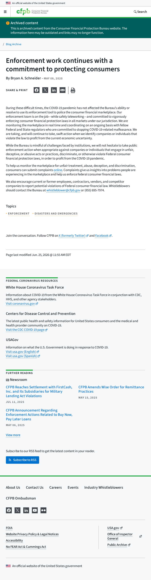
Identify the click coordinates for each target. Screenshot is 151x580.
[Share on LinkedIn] (54, 89)
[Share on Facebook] (37, 89)
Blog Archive (13, 44)
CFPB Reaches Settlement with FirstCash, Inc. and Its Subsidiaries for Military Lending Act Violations (39, 392)
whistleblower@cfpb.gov (63, 190)
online (58, 170)
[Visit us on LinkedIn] (26, 510)
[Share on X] (45, 89)
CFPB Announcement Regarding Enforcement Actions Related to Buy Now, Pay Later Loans (39, 415)
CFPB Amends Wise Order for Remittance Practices (111, 389)
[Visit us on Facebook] (9, 510)
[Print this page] (73, 90)
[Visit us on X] (17, 510)
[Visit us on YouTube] (35, 510)
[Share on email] (62, 89)
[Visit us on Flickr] (43, 510)
